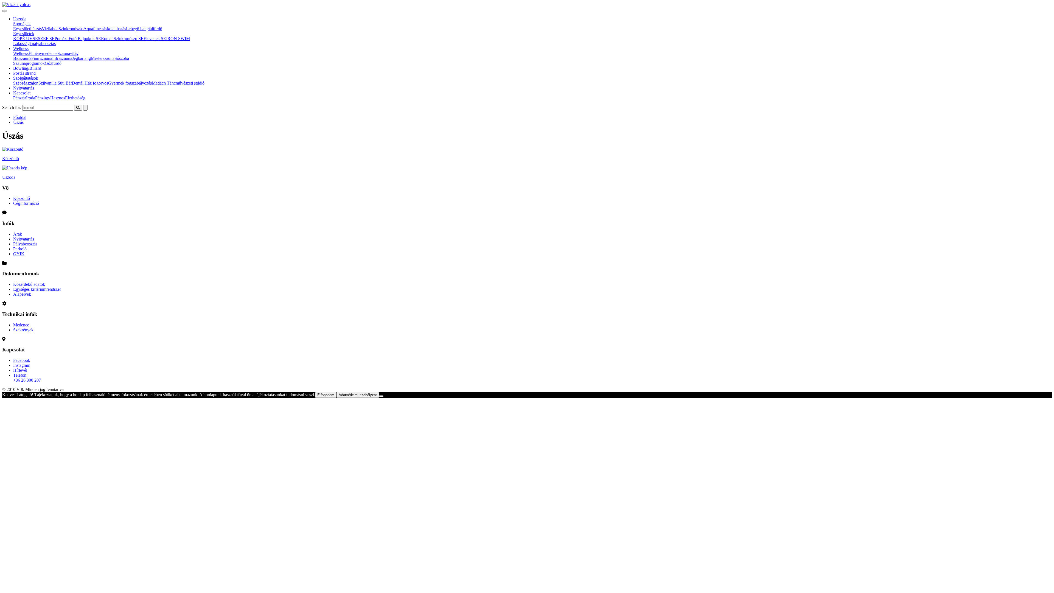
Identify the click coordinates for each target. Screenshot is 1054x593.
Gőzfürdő (53, 63)
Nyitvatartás (23, 88)
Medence (21, 325)
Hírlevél (20, 370)
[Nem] (381, 396)
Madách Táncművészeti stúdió (178, 83)
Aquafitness (93, 28)
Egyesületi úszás (27, 28)
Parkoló (20, 249)
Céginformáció (26, 203)
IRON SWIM (178, 38)
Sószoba (121, 58)
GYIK (18, 253)
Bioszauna (22, 58)
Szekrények (23, 330)
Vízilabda (50, 28)
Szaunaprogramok (29, 63)
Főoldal (19, 117)
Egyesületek (23, 33)
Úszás (18, 122)
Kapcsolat (21, 93)
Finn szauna (41, 58)
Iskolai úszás (115, 28)
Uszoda (19, 18)
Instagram (21, 365)
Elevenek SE (155, 38)
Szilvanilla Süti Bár (55, 83)
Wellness (21, 48)
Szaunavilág (68, 53)
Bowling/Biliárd (27, 68)
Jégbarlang (81, 58)
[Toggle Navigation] (4, 11)
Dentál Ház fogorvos (90, 83)
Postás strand (24, 73)
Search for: (11, 107)
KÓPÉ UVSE (25, 38)
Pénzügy (42, 98)
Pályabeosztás (25, 244)
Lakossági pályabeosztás (34, 43)
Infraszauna (62, 58)
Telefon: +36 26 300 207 (27, 377)
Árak (17, 234)
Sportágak (22, 23)
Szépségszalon (25, 83)
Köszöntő (21, 198)
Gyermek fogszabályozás (130, 83)
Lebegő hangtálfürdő (144, 28)
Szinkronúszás (70, 28)
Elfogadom (325, 395)
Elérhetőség (75, 98)
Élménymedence (43, 53)
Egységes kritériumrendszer (37, 289)
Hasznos (57, 98)
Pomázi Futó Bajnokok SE (78, 38)
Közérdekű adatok (29, 284)
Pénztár (19, 98)
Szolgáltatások (25, 78)
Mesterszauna (102, 58)
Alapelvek (22, 294)
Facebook (21, 360)
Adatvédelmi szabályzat (358, 395)
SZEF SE (46, 38)
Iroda (30, 98)
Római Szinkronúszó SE (122, 38)
